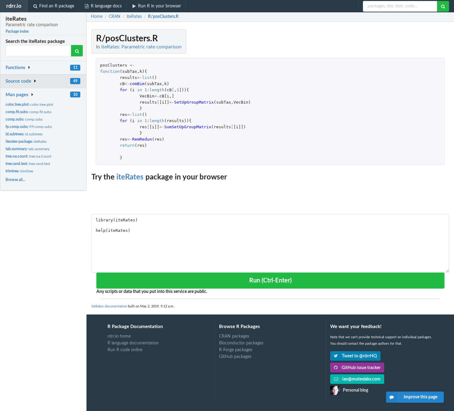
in (139, 90)
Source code (18, 81)
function (110, 71)
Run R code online (124, 350)
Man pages (17, 94)
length (156, 90)
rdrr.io (13, 6)
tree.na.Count (28, 156)
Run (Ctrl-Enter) (270, 280)
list (147, 77)
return (127, 145)
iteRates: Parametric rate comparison (141, 46)
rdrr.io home (119, 336)
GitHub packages (235, 357)
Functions (15, 67)
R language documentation (133, 343)
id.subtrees (24, 134)
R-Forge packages (235, 350)
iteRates (26, 141)
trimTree (19, 171)
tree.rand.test (28, 164)
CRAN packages (234, 336)
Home (97, 16)
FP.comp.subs (29, 127)
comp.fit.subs (28, 112)
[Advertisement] (402, 121)
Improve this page (420, 397)
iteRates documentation (109, 306)
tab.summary (27, 149)
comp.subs (24, 119)
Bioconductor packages (241, 343)
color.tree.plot (29, 104)
